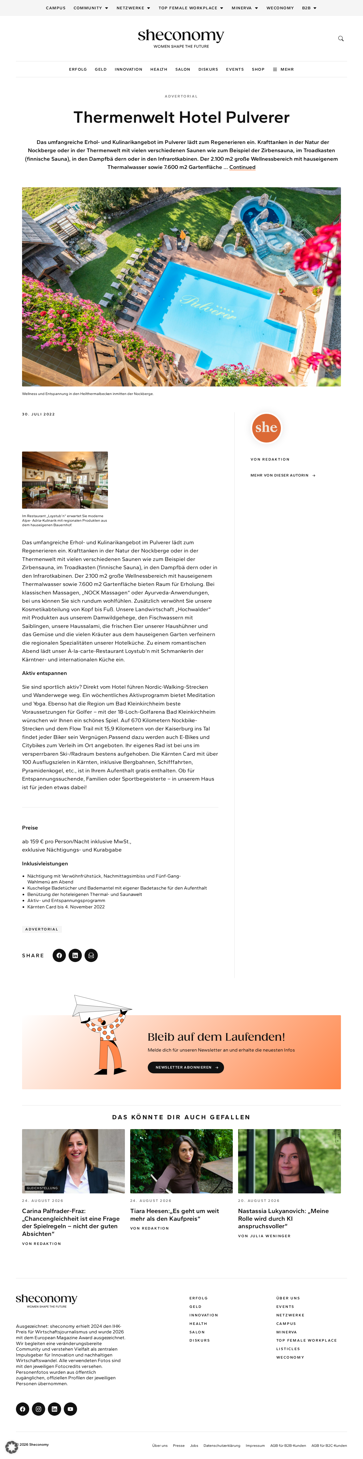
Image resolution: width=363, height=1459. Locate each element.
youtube (70, 1409)
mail (91, 955)
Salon (183, 69)
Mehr (287, 69)
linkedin (75, 955)
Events (235, 69)
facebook (59, 955)
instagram (38, 1409)
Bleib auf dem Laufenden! (216, 1037)
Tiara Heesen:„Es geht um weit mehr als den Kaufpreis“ (174, 1214)
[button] (11, 1447)
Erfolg (78, 69)
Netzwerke (131, 8)
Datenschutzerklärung (222, 1445)
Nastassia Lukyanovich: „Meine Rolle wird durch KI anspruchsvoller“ (283, 1218)
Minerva (242, 8)
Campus (56, 8)
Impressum (255, 1445)
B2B (306, 8)
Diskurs (208, 69)
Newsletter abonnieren (184, 1067)
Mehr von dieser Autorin (280, 475)
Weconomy (280, 8)
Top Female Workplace (188, 8)
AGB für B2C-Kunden (329, 1445)
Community (88, 8)
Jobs (194, 1445)
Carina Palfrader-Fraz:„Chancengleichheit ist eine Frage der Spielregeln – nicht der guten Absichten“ (71, 1222)
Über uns (288, 1298)
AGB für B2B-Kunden (288, 1445)
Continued (242, 167)
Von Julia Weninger (264, 1236)
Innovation (128, 69)
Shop (258, 69)
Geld (101, 69)
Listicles (288, 1349)
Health (158, 69)
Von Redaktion (41, 1244)
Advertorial (42, 929)
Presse (179, 1445)
